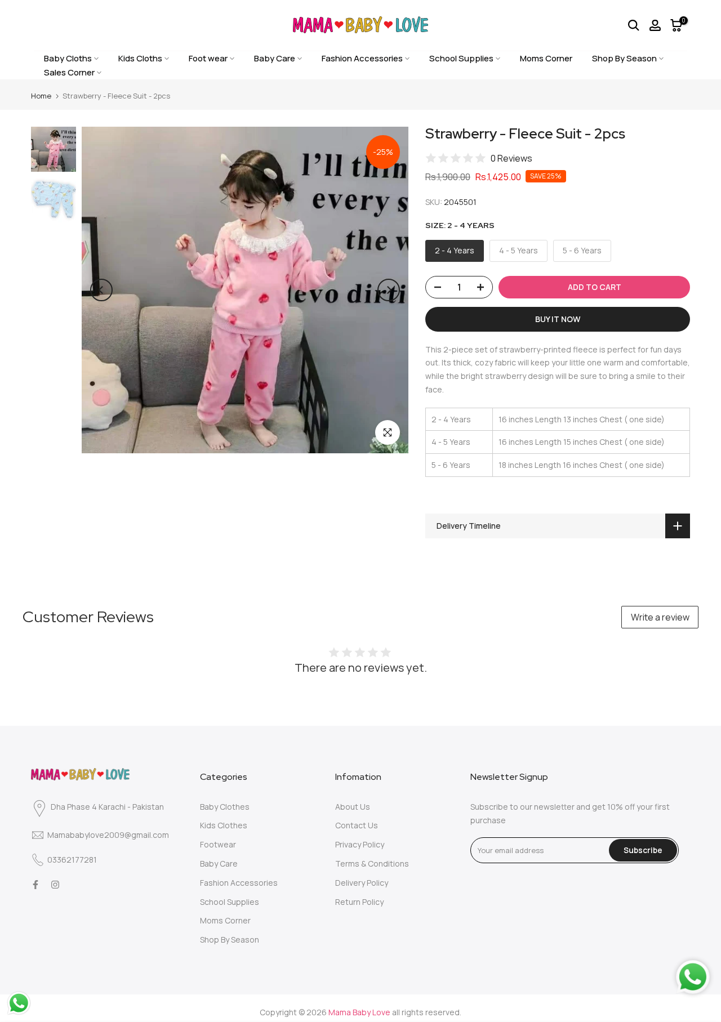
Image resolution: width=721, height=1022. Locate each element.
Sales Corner (69, 72)
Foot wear (208, 58)
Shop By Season (624, 58)
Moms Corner (546, 58)
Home (41, 96)
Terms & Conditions (372, 863)
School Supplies (461, 58)
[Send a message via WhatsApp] (19, 1003)
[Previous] (101, 290)
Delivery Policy (361, 882)
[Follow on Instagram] (55, 884)
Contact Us (356, 825)
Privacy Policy (359, 844)
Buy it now (557, 319)
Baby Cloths (68, 58)
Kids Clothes (223, 825)
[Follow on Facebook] (35, 884)
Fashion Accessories (362, 58)
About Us (352, 806)
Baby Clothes (225, 806)
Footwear (218, 844)
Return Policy (359, 901)
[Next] (388, 290)
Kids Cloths (140, 58)
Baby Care (274, 58)
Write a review (660, 617)
